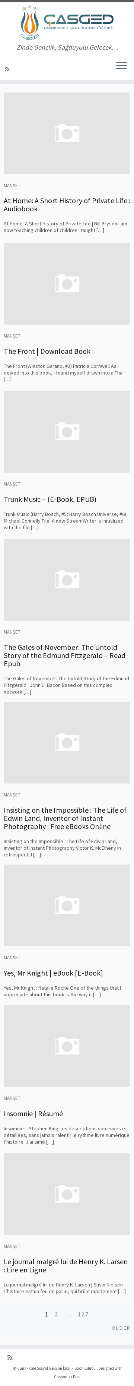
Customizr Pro (66, 1376)
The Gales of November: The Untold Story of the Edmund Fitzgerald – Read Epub (64, 655)
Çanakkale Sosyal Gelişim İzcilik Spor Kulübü (56, 1368)
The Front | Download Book (47, 351)
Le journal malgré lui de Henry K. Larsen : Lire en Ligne (66, 1265)
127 (83, 1314)
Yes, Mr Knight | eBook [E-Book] (53, 972)
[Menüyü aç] (121, 66)
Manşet (12, 185)
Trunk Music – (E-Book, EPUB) (50, 499)
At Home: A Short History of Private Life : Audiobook (67, 204)
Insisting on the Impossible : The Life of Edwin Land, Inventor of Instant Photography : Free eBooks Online (65, 818)
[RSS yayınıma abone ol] (8, 69)
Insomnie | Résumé (33, 1113)
